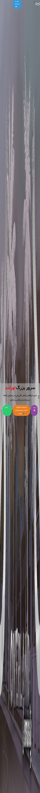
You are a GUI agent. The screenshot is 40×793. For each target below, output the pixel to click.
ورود (34, 409)
